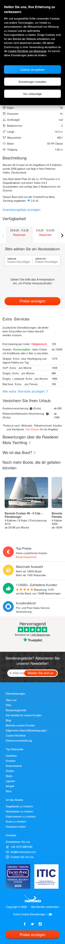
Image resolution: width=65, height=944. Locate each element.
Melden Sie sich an (40, 673)
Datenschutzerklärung (19, 740)
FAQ (8, 705)
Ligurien (10, 781)
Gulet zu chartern (16, 821)
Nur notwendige (32, 94)
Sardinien (11, 755)
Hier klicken (32, 429)
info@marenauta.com (23, 852)
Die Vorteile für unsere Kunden (24, 715)
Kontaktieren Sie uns (18, 842)
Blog (8, 720)
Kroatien (11, 761)
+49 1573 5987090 (21, 847)
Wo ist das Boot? (18, 452)
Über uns (11, 700)
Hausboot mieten (16, 826)
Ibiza (8, 791)
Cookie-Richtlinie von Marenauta (27, 51)
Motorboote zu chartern (19, 811)
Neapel (10, 786)
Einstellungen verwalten (32, 82)
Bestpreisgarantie (26, 557)
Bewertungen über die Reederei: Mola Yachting (31, 439)
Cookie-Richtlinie (16, 735)
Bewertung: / (38, 591)
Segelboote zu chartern (19, 806)
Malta (9, 776)
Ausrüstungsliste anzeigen (21, 209)
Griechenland (13, 766)
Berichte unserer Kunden (20, 725)
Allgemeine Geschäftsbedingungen (26, 730)
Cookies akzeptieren (32, 69)
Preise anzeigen (32, 301)
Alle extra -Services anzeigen (24, 391)
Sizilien (10, 771)
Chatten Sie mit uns (22, 857)
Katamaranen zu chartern (21, 816)
